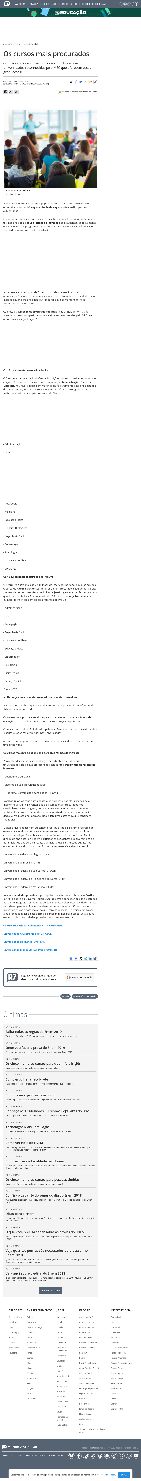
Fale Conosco (18, 1455)
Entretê (55, 4)
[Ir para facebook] (121, 4)
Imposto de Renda (65, 1376)
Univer (113, 1398)
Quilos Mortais (85, 1419)
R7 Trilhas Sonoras (119, 1347)
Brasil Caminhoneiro (88, 1363)
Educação (19, 44)
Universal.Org (117, 1409)
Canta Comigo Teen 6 (89, 1368)
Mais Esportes (15, 1347)
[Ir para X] (125, 4)
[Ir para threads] (100, 1456)
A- (16, 92)
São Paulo (61, 1406)
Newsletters (116, 1337)
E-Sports (12, 1327)
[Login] (136, 3)
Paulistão (13, 1352)
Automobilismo (15, 1317)
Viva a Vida (31, 1398)
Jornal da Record (86, 1409)
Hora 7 (60, 1371)
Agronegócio (62, 1317)
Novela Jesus (85, 1414)
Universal (115, 1403)
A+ (11, 92)
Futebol (12, 1337)
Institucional (121, 1310)
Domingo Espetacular (88, 1388)
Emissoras (115, 1332)
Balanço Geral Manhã (88, 1342)
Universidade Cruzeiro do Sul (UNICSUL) (28, 933)
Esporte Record (86, 1393)
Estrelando (31, 1342)
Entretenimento (39, 1310)
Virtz (29, 1393)
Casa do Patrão (86, 1373)
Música (30, 1368)
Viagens (30, 1388)
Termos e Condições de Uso (51, 1455)
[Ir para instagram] (129, 4)
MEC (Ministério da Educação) (85, 996)
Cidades (60, 1337)
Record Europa (117, 1368)
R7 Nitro (30, 1373)
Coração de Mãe (86, 1383)
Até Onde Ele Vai (86, 1337)
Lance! (12, 1342)
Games (30, 1358)
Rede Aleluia (116, 1383)
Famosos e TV (33, 1347)
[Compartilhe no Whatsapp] (85, 82)
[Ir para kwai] (93, 1456)
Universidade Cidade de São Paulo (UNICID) (30, 950)
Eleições (44, 4)
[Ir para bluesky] (71, 1456)
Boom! (82, 1358)
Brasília (34, 4)
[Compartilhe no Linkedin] (80, 82)
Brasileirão (13, 1322)
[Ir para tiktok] (114, 1456)
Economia (61, 1355)
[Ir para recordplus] (107, 1456)
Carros (60, 1332)
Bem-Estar (31, 1322)
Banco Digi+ (116, 1317)
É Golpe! (60, 1366)
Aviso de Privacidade (106, 1474)
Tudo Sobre (62, 1425)
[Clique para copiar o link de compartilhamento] (95, 82)
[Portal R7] (7, 3)
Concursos (61, 1342)
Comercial (115, 1327)
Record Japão (117, 1373)
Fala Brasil (83, 1398)
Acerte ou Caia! (86, 1317)
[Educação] (70, 12)
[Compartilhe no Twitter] (70, 82)
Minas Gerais (62, 1386)
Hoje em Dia (84, 1403)
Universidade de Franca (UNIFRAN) (25, 941)
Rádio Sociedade (118, 1352)
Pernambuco (62, 1396)
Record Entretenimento (121, 1363)
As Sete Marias (86, 1332)
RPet (29, 1383)
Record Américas (118, 1358)
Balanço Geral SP (87, 1347)
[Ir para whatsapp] (129, 1456)
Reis (81, 1424)
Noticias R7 (7, 44)
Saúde (59, 1411)
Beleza (30, 1317)
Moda (29, 1363)
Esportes (67, 4)
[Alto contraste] (5, 92)
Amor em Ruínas (86, 1327)
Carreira (114, 1322)
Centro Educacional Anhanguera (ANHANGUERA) (33, 925)
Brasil (59, 1322)
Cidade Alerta (85, 1378)
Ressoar (114, 1393)
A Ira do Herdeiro (86, 1322)
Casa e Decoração (35, 1327)
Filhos (29, 1352)
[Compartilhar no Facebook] (75, 82)
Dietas (30, 1337)
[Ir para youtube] (136, 1456)
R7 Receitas (32, 1378)
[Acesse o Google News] (90, 82)
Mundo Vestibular (32, 44)
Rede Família (116, 1388)
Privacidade (31, 1455)
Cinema (30, 1332)
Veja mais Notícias (50, 1290)
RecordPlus (116, 1342)
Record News (99, 4)
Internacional (62, 1381)
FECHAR (124, 1474)
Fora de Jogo (14, 1332)
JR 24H (77, 4)
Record (86, 4)
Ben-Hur (83, 1352)
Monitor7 (61, 1391)
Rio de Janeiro (63, 1401)
